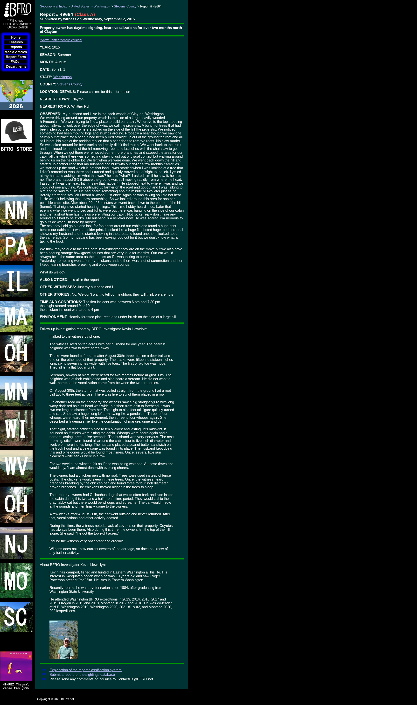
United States (80, 6)
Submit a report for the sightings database (82, 675)
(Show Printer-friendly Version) (61, 40)
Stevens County (125, 6)
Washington (102, 6)
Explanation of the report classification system (85, 670)
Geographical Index (53, 6)
